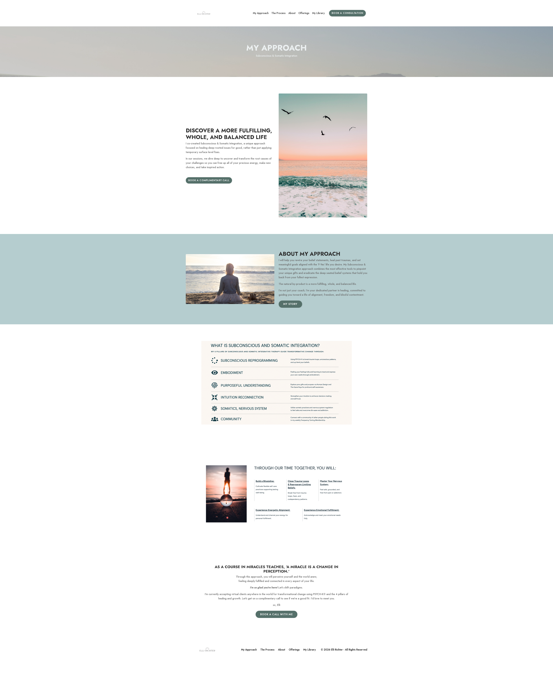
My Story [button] (290, 304)
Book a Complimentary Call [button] (208, 180)
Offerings (303, 13)
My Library (318, 13)
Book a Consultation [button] (347, 13)
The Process (278, 13)
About (292, 13)
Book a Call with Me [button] (276, 614)
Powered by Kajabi (358, 666)
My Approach (261, 13)
